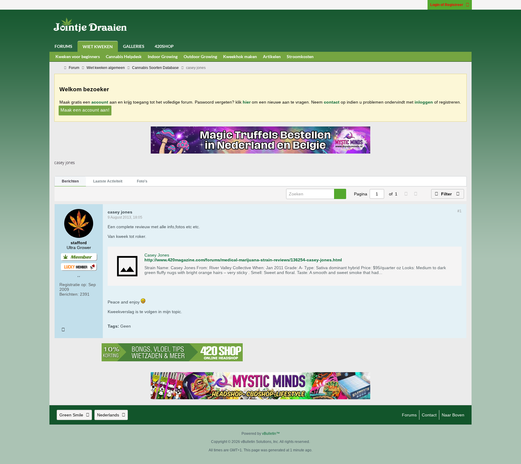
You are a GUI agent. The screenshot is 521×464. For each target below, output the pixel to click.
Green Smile (71, 415)
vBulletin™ (271, 433)
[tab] (70, 181)
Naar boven (453, 415)
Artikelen (272, 56)
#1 (459, 211)
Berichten (70, 181)
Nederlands (108, 415)
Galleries (133, 46)
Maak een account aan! (85, 109)
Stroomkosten (300, 56)
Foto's (142, 181)
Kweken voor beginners (77, 56)
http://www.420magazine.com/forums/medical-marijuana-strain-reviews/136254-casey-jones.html (243, 259)
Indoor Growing (163, 56)
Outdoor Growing (200, 56)
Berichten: (69, 294)
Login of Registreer (446, 5)
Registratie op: (73, 284)
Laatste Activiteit (107, 181)
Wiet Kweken (98, 46)
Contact (429, 415)
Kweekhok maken (240, 56)
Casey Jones (156, 255)
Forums (63, 46)
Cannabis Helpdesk (124, 56)
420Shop (164, 46)
